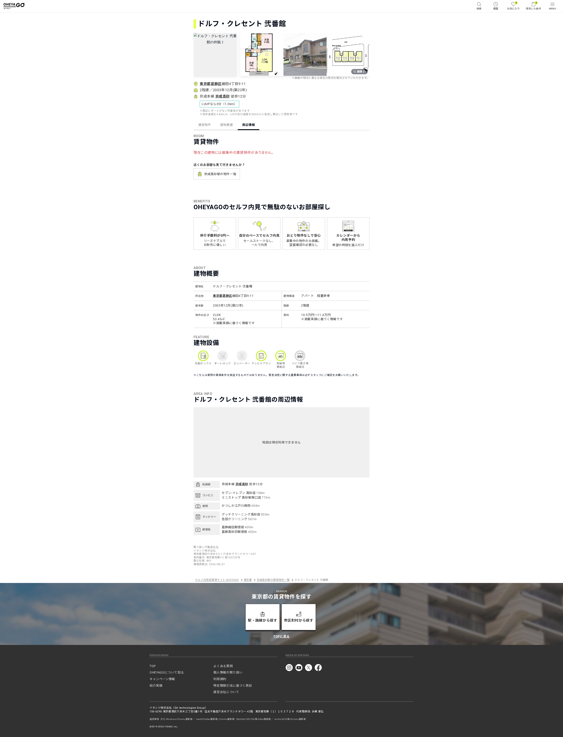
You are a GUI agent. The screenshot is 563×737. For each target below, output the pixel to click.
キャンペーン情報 (162, 679)
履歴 (495, 8)
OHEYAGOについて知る (167, 672)
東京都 (248, 580)
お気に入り (513, 5)
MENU (552, 8)
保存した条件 (533, 5)
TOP (153, 666)
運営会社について (226, 692)
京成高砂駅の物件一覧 (220, 174)
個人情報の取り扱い (227, 672)
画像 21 (361, 71)
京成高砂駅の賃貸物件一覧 (273, 580)
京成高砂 (222, 96)
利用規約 (219, 679)
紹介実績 (156, 685)
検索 (479, 8)
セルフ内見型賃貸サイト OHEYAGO (217, 580)
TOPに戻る (281, 636)
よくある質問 (223, 666)
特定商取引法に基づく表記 (232, 685)
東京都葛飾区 (211, 84)
